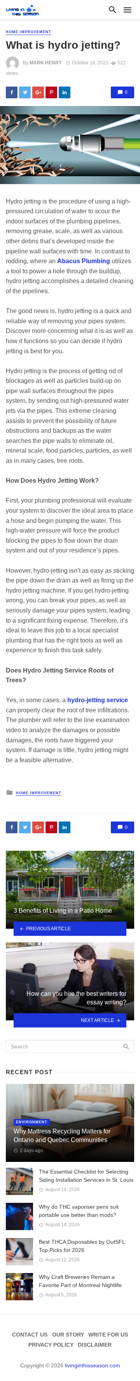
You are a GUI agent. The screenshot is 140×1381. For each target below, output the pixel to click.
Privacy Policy (51, 1345)
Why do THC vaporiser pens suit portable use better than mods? (79, 1211)
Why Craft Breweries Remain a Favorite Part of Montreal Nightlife (80, 1281)
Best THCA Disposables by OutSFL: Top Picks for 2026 (83, 1246)
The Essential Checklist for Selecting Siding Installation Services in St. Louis (86, 1176)
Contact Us (29, 1334)
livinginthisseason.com (92, 1365)
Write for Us (108, 1334)
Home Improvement (28, 32)
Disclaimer (95, 1345)
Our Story (68, 1334)
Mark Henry (46, 63)
